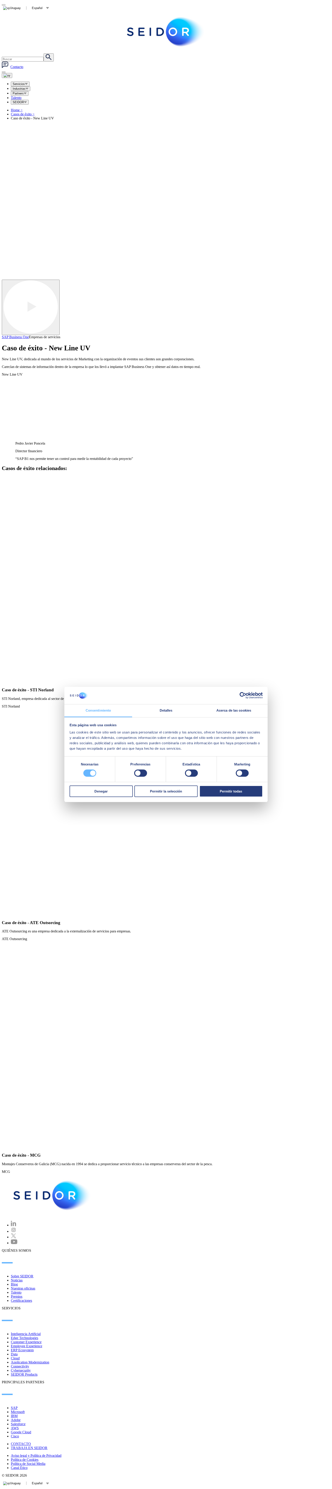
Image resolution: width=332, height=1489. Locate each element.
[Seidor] (52, 1195)
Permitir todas (231, 791)
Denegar (101, 791)
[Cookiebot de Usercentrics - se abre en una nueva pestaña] (243, 695)
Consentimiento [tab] (98, 710)
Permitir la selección (166, 791)
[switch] (140, 773)
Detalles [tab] (166, 710)
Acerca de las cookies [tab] (233, 710)
